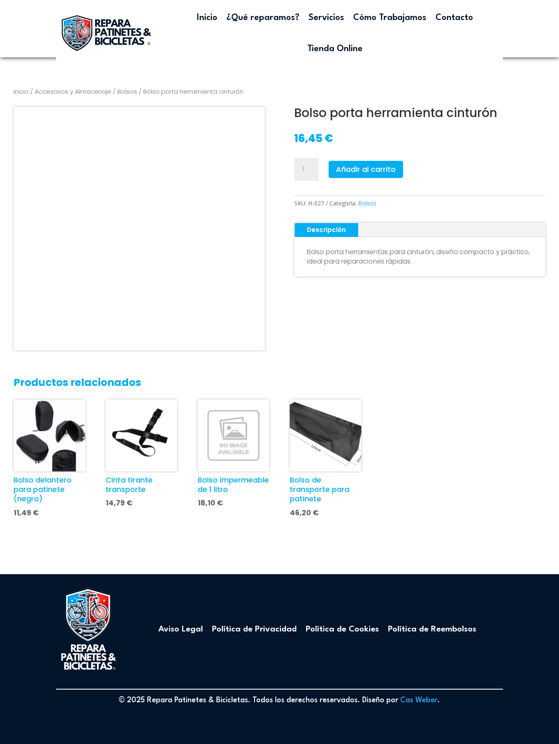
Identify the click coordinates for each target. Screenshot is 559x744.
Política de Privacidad (254, 629)
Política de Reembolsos (432, 629)
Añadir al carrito (366, 169)
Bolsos (127, 91)
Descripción (326, 229)
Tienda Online (335, 49)
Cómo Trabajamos (389, 18)
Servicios (326, 18)
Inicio (207, 18)
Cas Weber (418, 700)
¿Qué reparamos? (263, 18)
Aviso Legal (180, 629)
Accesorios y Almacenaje (73, 91)
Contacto (454, 18)
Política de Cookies (342, 629)
